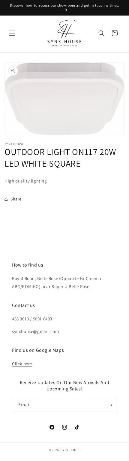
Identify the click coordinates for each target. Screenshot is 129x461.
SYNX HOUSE (70, 450)
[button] (12, 33)
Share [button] (16, 199)
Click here (22, 363)
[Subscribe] (110, 405)
